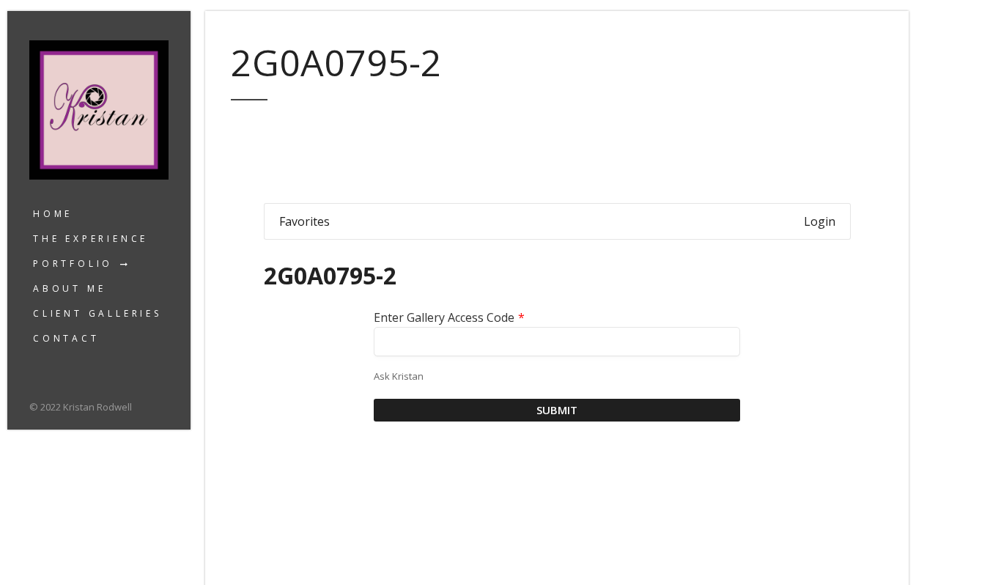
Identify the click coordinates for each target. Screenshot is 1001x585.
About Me (69, 288)
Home (53, 213)
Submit (556, 409)
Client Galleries (97, 313)
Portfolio (73, 263)
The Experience (90, 238)
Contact (66, 338)
